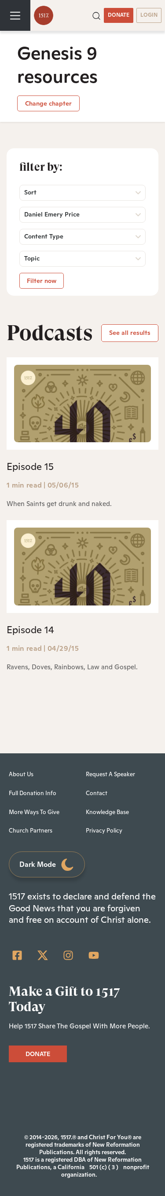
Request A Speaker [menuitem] (110, 774)
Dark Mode (37, 864)
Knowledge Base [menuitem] (107, 812)
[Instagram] (68, 955)
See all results (129, 333)
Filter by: (40, 166)
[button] (96, 15)
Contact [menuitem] (96, 793)
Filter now (41, 281)
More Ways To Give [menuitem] (34, 812)
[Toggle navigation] (15, 15)
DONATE (118, 14)
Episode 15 (30, 466)
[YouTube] (93, 955)
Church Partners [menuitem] (30, 830)
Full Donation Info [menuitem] (32, 793)
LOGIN (149, 14)
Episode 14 (30, 630)
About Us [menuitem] (21, 774)
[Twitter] (42, 955)
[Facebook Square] (17, 955)
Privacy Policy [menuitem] (104, 830)
